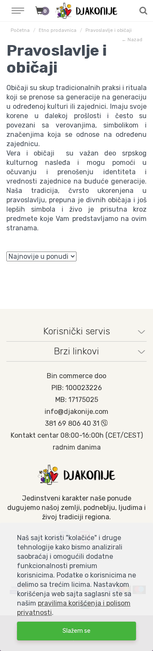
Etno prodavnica (57, 30)
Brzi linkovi (76, 351)
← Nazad (132, 39)
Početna (20, 30)
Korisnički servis (76, 331)
